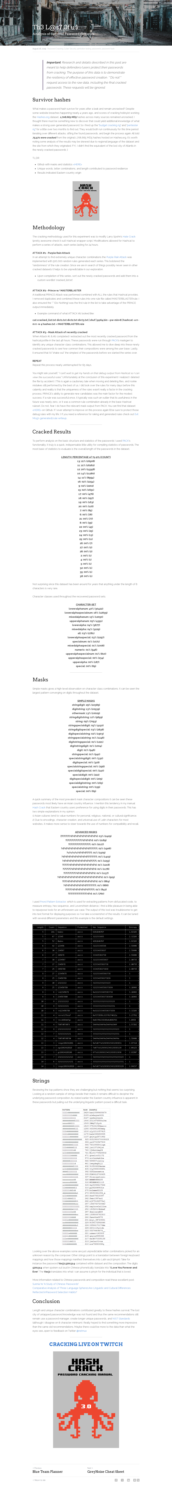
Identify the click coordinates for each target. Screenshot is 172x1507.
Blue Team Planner (48, 1472)
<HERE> (77, 164)
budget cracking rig (110, 125)
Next (89, 1468)
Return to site (13, 6)
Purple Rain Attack (116, 257)
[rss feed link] (138, 1480)
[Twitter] (122, 1480)
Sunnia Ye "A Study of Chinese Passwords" (56, 1284)
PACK (115, 340)
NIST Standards (121, 1318)
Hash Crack (39, 807)
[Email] (134, 1480)
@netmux (81, 1330)
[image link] (86, 201)
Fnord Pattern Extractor (53, 901)
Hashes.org (43, 117)
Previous (37, 1468)
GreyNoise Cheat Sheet (105, 1472)
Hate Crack (129, 236)
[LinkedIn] (128, 1480)
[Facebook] (116, 1480)
